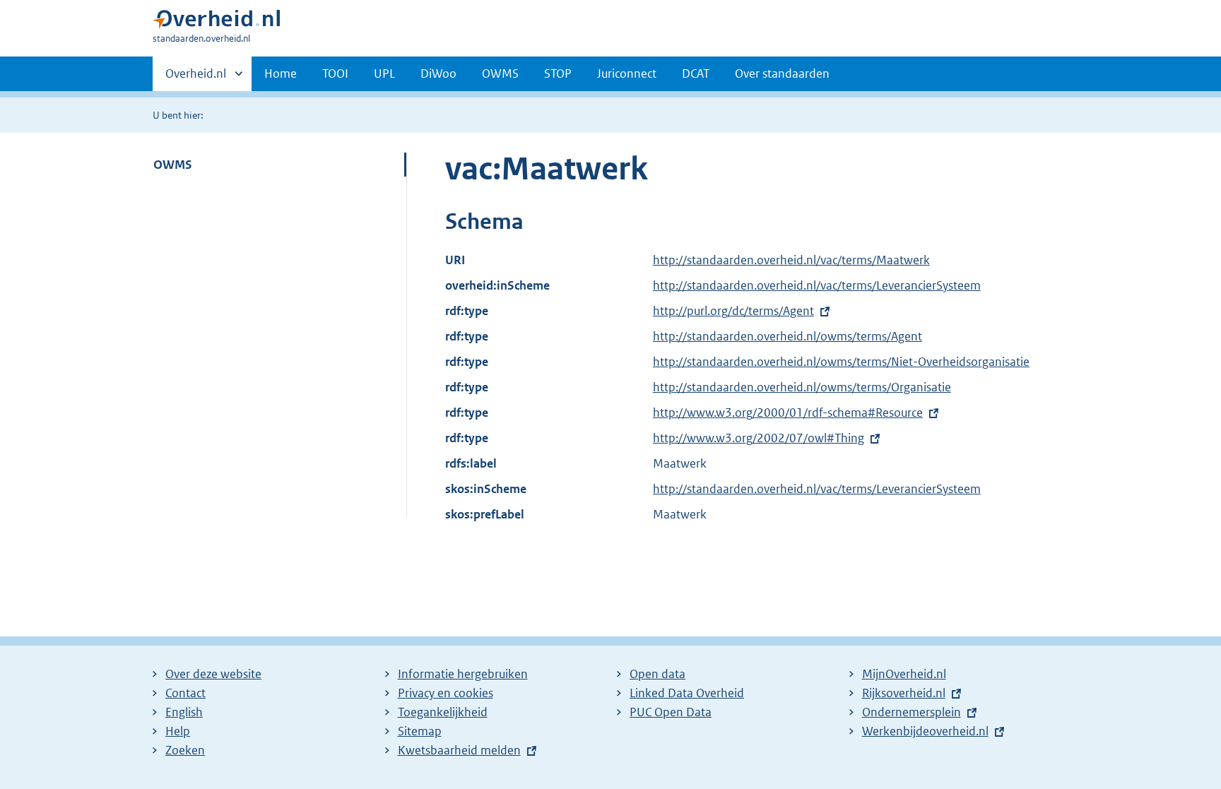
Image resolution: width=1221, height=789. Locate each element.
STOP (558, 73)
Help (177, 731)
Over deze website (213, 674)
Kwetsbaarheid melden (459, 750)
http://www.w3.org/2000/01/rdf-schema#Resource (788, 412)
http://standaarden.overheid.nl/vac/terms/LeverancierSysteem (817, 285)
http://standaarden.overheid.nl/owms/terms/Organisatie (802, 387)
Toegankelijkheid (443, 712)
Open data (657, 674)
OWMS (500, 73)
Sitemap (420, 731)
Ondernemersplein (911, 712)
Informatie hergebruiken (463, 674)
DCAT (695, 73)
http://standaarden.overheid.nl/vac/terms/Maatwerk (791, 260)
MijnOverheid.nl (904, 674)
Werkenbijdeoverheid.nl (925, 731)
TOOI (335, 73)
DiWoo (438, 73)
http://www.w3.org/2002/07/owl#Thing (758, 438)
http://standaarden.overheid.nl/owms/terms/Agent (787, 336)
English (184, 712)
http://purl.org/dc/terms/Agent (733, 311)
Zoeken (185, 750)
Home (280, 73)
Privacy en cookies (445, 693)
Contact (185, 693)
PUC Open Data (671, 712)
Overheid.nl (195, 78)
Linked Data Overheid (687, 693)
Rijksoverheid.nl (903, 693)
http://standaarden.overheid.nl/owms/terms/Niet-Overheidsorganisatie (841, 361)
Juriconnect (626, 73)
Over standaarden (782, 73)
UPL (384, 73)
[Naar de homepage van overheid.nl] (216, 22)
